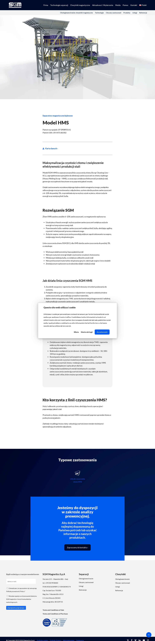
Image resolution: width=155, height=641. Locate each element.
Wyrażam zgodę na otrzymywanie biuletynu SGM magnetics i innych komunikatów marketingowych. (21, 599)
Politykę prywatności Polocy (15, 591)
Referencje (83, 590)
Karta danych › (51, 148)
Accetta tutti (102, 332)
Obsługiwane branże (86, 579)
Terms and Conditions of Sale (53, 610)
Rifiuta (76, 332)
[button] (77, 547)
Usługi (81, 586)
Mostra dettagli (87, 332)
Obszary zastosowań (86, 582)
